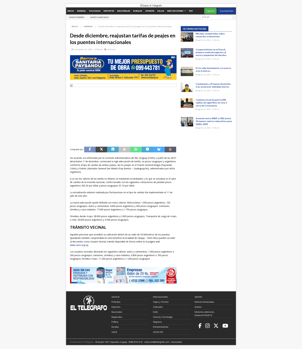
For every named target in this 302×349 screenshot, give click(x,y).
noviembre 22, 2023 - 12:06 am (88, 49)
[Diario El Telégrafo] (151, 5)
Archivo (198, 306)
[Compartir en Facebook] (90, 149)
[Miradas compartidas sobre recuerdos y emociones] (187, 37)
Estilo (155, 311)
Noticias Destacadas (204, 301)
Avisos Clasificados (99, 17)
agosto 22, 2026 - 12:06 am (208, 40)
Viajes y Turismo (161, 301)
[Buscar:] (216, 16)
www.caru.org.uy (79, 245)
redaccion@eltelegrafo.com (156, 342)
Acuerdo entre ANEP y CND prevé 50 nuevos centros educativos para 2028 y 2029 (214, 121)
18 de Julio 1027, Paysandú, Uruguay (111, 342)
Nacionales (123, 10)
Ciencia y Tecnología (162, 317)
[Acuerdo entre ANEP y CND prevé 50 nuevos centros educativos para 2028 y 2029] (187, 121)
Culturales (158, 306)
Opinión (149, 10)
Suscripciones (226, 10)
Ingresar (210, 10)
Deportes (108, 10)
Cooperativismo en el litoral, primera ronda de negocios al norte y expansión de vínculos (211, 52)
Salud (160, 10)
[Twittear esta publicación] (101, 149)
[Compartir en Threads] (170, 149)
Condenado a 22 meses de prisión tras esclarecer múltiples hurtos (213, 85)
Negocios (157, 321)
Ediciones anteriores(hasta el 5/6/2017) (204, 313)
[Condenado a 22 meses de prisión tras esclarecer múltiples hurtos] (187, 87)
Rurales (137, 10)
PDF (191, 10)
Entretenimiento (160, 326)
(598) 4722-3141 (136, 342)
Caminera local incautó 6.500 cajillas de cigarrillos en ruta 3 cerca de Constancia (211, 102)
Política (115, 321)
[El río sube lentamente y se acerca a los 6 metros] (187, 71)
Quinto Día (158, 331)
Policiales (95, 10)
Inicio (70, 10)
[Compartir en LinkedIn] (113, 149)
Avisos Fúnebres (76, 17)
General (81, 10)
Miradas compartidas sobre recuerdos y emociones (210, 35)
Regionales (117, 317)
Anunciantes (176, 342)
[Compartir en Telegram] (147, 149)
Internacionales (160, 296)
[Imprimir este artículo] (124, 149)
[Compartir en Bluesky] (159, 149)
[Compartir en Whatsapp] (136, 149)
